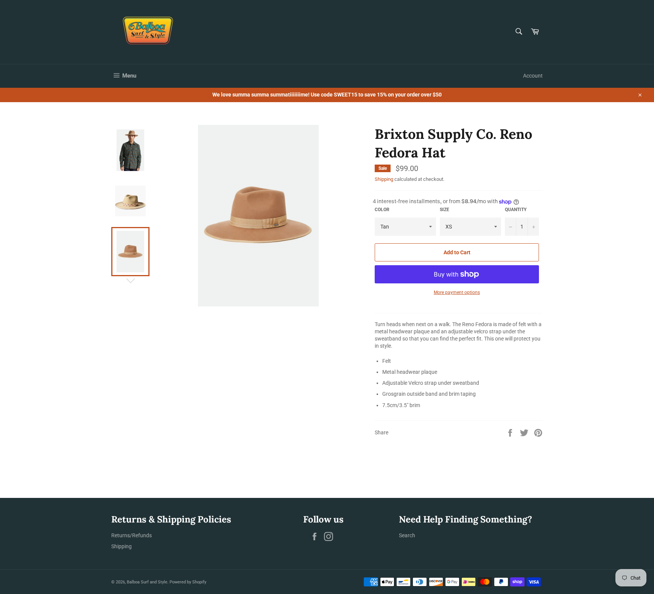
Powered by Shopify (188, 582)
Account (533, 76)
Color (382, 209)
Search (407, 535)
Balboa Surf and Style (147, 582)
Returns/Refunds (131, 535)
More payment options (457, 292)
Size (444, 209)
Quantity (515, 209)
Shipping (384, 179)
